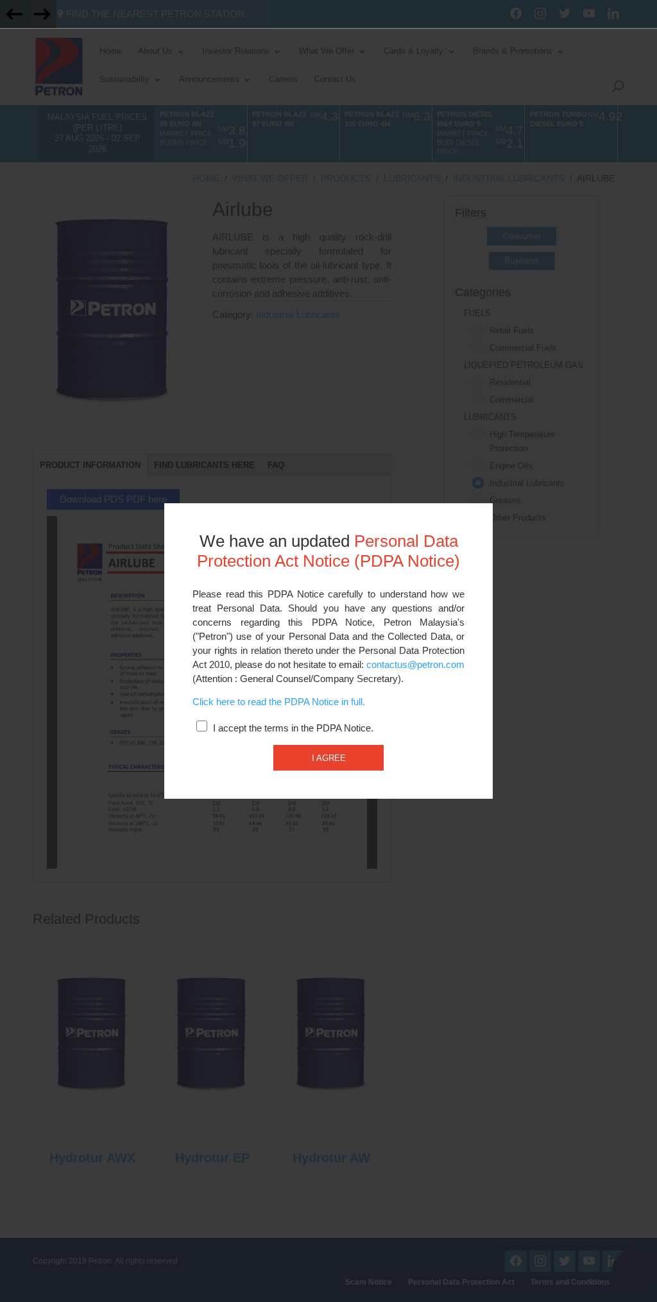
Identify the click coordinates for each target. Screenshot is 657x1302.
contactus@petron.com (415, 665)
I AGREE (329, 758)
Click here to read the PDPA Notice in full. (278, 702)
